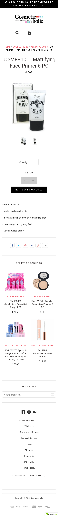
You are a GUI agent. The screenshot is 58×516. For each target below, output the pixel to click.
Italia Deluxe (15, 296)
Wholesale (29, 426)
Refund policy (29, 468)
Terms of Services (29, 438)
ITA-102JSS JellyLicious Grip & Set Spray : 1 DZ (15, 304)
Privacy (29, 444)
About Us (29, 450)
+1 (38, 245)
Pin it (25, 245)
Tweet (18, 245)
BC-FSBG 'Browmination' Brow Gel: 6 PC (42, 353)
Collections (20, 47)
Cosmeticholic (37, 498)
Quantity (23, 162)
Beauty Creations (16, 346)
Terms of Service (29, 462)
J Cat (29, 72)
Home (7, 47)
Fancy (32, 245)
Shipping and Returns (29, 432)
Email (45, 245)
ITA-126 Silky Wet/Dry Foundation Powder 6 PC (42, 304)
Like (12, 245)
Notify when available (28, 190)
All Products (39, 47)
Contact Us (29, 456)
